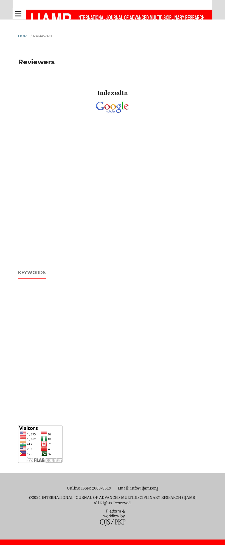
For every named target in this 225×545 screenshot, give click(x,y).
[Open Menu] (18, 13)
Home (24, 36)
